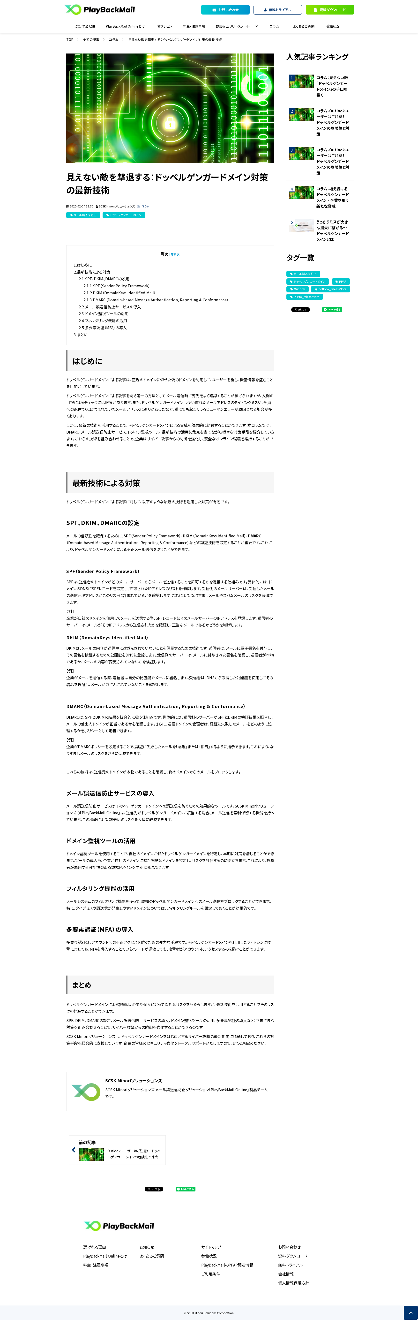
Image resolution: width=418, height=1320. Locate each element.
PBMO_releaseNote (306, 297)
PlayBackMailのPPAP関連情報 (227, 1265)
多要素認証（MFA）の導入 (106, 327)
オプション (164, 26)
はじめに (84, 265)
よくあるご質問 (303, 26)
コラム (274, 26)
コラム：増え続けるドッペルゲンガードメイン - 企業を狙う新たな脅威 (332, 197)
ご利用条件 (210, 1274)
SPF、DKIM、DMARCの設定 (107, 279)
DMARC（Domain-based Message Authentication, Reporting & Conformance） (161, 300)
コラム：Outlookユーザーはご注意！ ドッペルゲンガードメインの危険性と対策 (332, 122)
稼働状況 (333, 26)
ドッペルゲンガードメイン (126, 215)
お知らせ (147, 1247)
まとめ (82, 334)
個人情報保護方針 (293, 1283)
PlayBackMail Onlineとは (125, 26)
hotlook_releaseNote (332, 289)
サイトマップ (211, 1247)
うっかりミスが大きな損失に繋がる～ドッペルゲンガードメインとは (332, 230)
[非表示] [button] (174, 254)
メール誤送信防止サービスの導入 (113, 307)
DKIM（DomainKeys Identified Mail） (124, 293)
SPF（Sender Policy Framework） (121, 286)
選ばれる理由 (85, 26)
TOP (69, 39)
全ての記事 (91, 39)
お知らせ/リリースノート (233, 26)
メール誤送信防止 (85, 215)
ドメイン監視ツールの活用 (106, 313)
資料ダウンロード (333, 9)
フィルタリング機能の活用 (106, 320)
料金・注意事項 (194, 26)
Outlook (299, 289)
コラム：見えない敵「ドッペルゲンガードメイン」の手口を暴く (332, 86)
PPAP (342, 281)
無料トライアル (290, 1265)
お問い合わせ (289, 1247)
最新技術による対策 (93, 272)
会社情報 (286, 1274)
